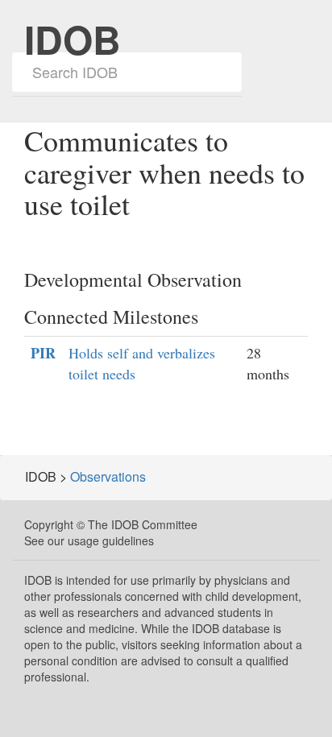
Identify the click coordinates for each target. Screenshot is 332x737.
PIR (43, 353)
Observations (108, 476)
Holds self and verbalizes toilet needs (141, 363)
